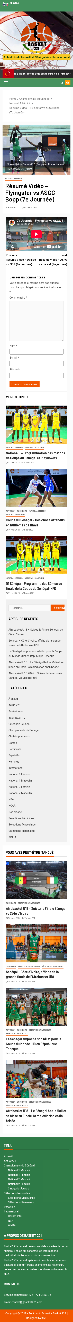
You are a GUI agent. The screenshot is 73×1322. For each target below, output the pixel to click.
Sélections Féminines (21, 818)
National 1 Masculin (34, 448)
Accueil (8, 1156)
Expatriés (14, 755)
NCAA (11, 805)
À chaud (13, 698)
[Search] (62, 82)
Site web (15, 369)
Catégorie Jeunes (19, 724)
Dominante (22, 511)
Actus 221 (10, 511)
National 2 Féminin (19, 786)
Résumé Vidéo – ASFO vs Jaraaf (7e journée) (53, 260)
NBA (11, 799)
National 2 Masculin (20, 793)
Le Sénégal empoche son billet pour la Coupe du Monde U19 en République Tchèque (33, 1044)
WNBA (12, 837)
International (15, 768)
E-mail (14, 357)
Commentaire (18, 297)
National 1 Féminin (13, 179)
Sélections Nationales (21, 830)
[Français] (7, 4)
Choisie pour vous (19, 736)
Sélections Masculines (22, 824)
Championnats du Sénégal (23, 730)
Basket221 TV (16, 717)
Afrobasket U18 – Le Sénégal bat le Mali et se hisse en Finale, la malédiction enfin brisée (36, 1115)
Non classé (15, 812)
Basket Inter (15, 711)
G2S (44, 1318)
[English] (4, 4)
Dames (12, 743)
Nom (13, 345)
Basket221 (13, 207)
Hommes (13, 761)
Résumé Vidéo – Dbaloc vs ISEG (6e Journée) (21, 260)
